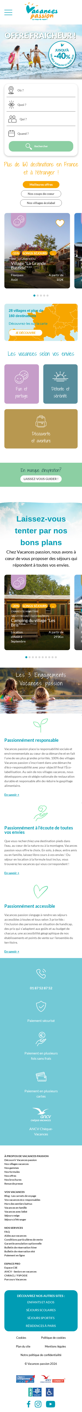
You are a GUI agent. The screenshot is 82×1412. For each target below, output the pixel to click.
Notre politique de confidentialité (41, 1355)
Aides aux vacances (15, 1235)
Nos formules (12, 1171)
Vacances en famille (15, 1207)
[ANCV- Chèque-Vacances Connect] (52, 1381)
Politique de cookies (53, 1337)
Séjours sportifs (40, 1318)
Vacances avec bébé (15, 1211)
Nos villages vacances (16, 1164)
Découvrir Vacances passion (20, 1160)
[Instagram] (38, 1404)
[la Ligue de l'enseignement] (25, 1381)
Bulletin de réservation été (19, 1251)
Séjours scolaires (41, 1310)
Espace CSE (10, 1267)
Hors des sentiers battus (18, 1203)
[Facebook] (28, 1404)
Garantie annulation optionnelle (23, 1243)
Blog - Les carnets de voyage (20, 1195)
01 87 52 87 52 (41, 988)
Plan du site (23, 1346)
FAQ (7, 1231)
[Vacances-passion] (41, 12)
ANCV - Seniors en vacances (20, 1271)
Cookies (21, 1337)
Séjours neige (11, 1215)
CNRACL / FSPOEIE (16, 1275)
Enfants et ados (40, 1302)
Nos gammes (11, 1167)
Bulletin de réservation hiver (20, 1247)
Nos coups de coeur (41, 193)
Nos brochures (12, 1179)
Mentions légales (55, 1346)
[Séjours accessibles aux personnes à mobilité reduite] (50, 1394)
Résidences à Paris (41, 1326)
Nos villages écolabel (41, 203)
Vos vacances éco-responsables (22, 1199)
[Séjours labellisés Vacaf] (35, 1394)
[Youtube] (50, 1404)
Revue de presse (13, 1183)
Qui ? (23, 119)
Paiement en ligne (14, 1255)
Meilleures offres (41, 184)
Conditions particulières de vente (23, 1239)
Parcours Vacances (15, 1279)
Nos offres (10, 1175)
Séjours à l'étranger (15, 1219)
